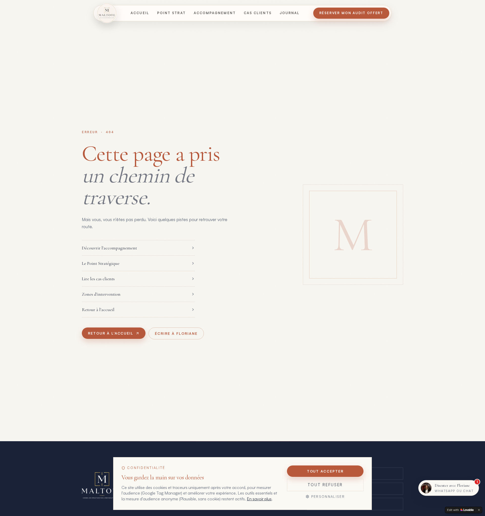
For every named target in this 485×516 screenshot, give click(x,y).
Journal (290, 13)
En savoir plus (259, 498)
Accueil (140, 13)
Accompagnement (215, 13)
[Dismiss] (479, 510)
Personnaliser (328, 497)
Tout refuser (325, 484)
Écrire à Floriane (176, 333)
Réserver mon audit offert (351, 13)
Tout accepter (325, 471)
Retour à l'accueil (110, 333)
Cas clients (258, 13)
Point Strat (171, 13)
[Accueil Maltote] (107, 13)
